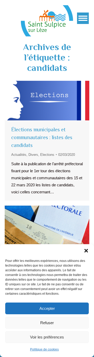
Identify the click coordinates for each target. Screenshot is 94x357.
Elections (47, 155)
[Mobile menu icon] (83, 18)
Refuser (47, 323)
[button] (86, 250)
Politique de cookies (44, 349)
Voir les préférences (47, 337)
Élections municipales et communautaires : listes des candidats (41, 137)
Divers (33, 155)
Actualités (18, 155)
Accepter (47, 308)
